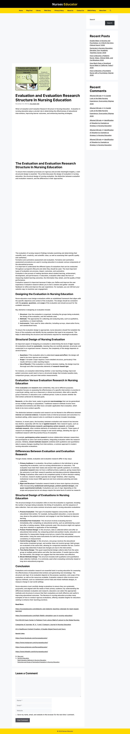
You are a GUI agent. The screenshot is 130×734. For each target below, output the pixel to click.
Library (38, 10)
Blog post (20, 656)
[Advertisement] (48, 39)
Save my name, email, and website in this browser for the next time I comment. (45, 715)
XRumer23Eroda (96, 96)
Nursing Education (23, 658)
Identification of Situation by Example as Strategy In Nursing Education (102, 123)
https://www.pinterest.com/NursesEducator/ (31, 647)
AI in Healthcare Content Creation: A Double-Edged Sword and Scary (40, 629)
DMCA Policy (91, 10)
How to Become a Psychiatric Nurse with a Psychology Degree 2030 (101, 73)
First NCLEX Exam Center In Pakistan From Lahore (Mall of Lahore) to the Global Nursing (47, 620)
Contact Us (80, 10)
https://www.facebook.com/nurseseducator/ (31, 638)
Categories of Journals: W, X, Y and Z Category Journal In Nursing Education (43, 624)
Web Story (47, 10)
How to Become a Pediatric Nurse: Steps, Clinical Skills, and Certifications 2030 (101, 58)
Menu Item (102, 10)
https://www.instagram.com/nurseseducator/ (31, 642)
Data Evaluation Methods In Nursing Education (32, 660)
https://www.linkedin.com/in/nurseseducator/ (31, 651)
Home (21, 10)
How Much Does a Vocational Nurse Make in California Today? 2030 (101, 65)
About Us (70, 10)
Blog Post (29, 10)
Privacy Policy (59, 10)
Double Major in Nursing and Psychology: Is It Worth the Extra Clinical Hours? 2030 (101, 43)
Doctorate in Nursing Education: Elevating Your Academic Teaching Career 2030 (101, 50)
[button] (110, 10)
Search (92, 19)
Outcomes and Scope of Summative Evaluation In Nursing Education (39, 662)
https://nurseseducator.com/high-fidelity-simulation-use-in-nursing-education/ (43, 615)
